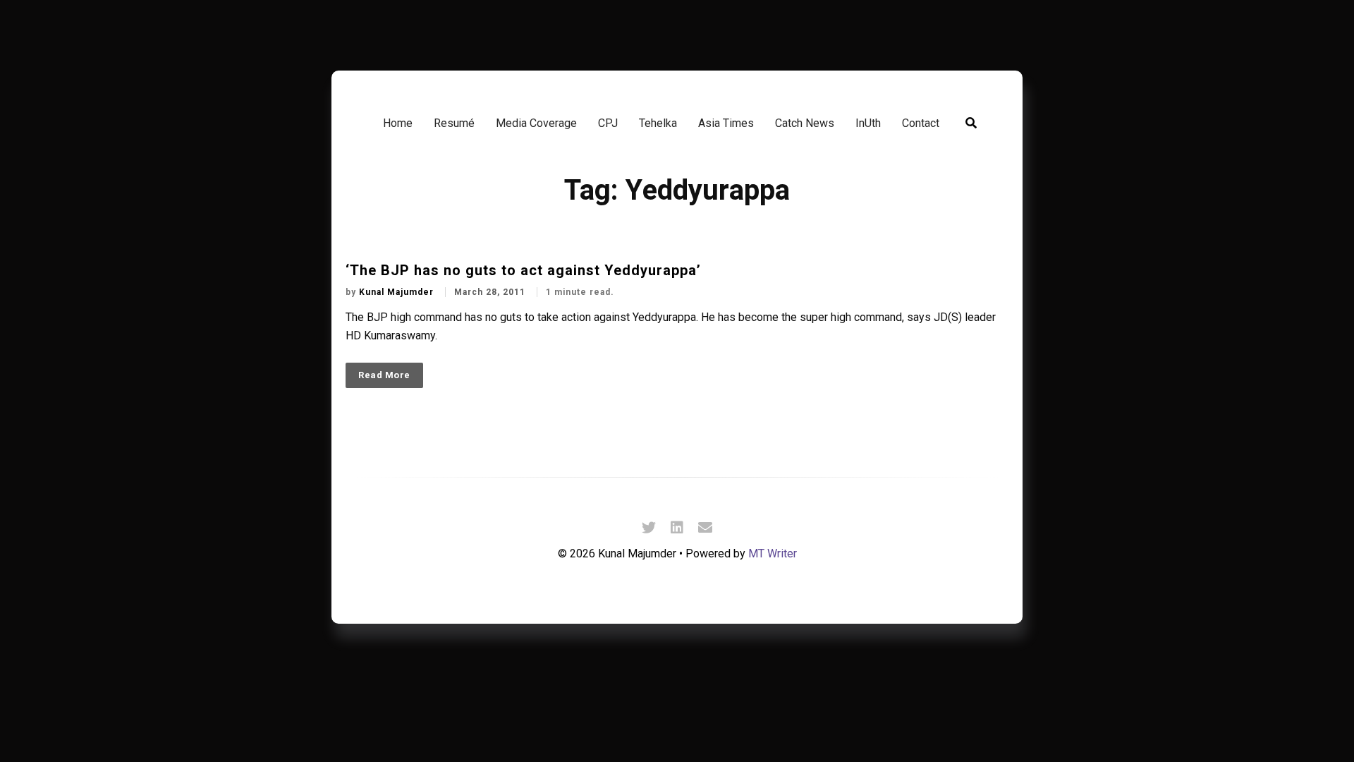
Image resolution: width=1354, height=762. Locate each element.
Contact (920, 123)
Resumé (454, 123)
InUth (868, 123)
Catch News (804, 123)
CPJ (608, 123)
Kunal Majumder (398, 292)
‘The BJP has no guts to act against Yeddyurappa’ (523, 270)
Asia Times (726, 123)
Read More (384, 375)
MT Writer (772, 553)
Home (398, 123)
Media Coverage (536, 123)
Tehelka (658, 123)
